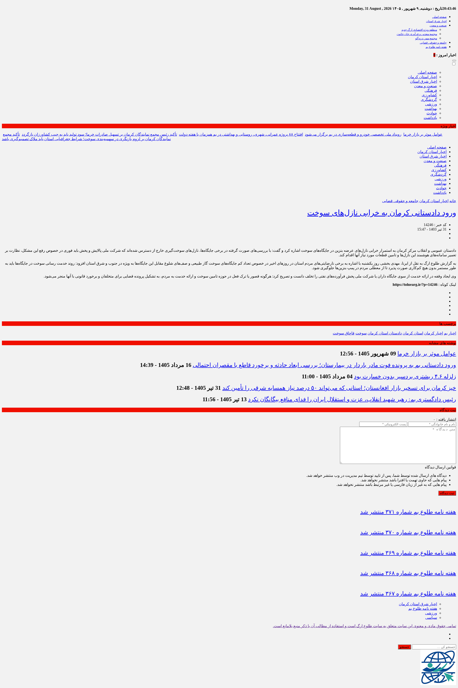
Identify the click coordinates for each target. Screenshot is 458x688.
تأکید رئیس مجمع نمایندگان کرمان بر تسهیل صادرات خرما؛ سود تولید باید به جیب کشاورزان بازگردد (99, 134)
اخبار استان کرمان (422, 77)
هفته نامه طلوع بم (436, 47)
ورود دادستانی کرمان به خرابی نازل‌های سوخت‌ (381, 212)
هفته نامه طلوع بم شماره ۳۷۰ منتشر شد (408, 532)
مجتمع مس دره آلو (426, 38)
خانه (452, 201)
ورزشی (431, 104)
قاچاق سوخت (343, 333)
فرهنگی (431, 90)
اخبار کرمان (433, 333)
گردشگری (429, 100)
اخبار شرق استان (436, 21)
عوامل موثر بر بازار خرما (422, 134)
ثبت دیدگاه (447, 493)
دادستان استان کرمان (385, 333)
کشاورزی (429, 95)
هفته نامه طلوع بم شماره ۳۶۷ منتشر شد (408, 593)
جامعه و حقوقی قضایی (433, 42)
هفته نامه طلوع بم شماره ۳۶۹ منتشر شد (408, 553)
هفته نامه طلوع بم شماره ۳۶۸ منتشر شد (408, 573)
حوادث (432, 113)
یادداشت (430, 118)
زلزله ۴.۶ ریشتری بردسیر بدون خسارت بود (405, 376)
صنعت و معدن (438, 25)
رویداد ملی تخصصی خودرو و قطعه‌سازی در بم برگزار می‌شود (353, 134)
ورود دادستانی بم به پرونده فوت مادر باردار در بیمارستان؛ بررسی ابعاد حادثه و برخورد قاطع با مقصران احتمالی (324, 365)
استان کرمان (413, 333)
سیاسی (431, 618)
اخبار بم (450, 333)
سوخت (361, 333)
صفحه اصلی (439, 17)
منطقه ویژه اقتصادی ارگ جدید (419, 29)
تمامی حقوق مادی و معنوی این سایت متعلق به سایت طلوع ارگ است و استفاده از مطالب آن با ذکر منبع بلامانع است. (364, 626)
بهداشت (431, 109)
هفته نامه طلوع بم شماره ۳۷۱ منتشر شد (408, 512)
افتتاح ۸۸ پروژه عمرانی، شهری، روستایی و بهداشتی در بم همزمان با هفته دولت (241, 134)
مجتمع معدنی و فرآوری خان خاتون (417, 34)
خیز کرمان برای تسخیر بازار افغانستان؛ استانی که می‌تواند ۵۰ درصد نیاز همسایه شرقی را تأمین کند (339, 388)
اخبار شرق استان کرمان (418, 604)
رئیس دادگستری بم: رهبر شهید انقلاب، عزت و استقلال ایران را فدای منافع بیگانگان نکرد (352, 399)
